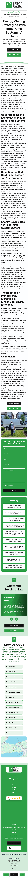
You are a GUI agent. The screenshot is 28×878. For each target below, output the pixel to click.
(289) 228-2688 (14, 836)
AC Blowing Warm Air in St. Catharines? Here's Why (14, 559)
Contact (14, 792)
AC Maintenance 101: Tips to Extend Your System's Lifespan (14, 566)
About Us (14, 790)
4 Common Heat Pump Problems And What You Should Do (14, 525)
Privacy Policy (14, 863)
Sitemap (14, 868)
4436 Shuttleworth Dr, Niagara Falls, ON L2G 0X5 (14, 828)
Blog (16, 12)
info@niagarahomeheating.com (14, 838)
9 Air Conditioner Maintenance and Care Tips (14, 553)
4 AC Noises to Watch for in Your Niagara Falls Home (14, 519)
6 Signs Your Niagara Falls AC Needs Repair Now (14, 546)
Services (14, 787)
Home (10, 12)
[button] (22, 875)
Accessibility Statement (14, 867)
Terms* (13, 485)
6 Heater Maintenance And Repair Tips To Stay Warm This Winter (14, 533)
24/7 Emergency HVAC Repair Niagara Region (14, 512)
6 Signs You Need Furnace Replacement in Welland (14, 540)
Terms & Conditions (14, 865)
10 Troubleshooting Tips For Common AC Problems (14, 506)
